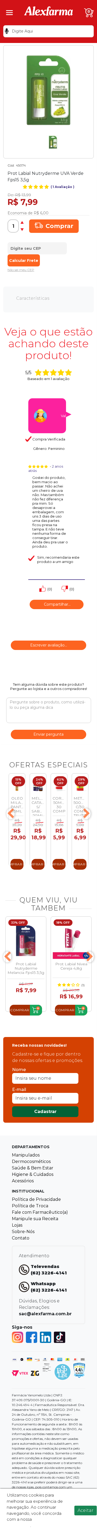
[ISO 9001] (47, 1367)
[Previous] (10, 813)
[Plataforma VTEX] (20, 1372)
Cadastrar (45, 1111)
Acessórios (23, 1180)
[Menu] (9, 12)
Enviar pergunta (48, 734)
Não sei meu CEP (21, 270)
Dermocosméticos (31, 1161)
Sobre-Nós (23, 1231)
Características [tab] (32, 298)
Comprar (59, 226)
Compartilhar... (57, 604)
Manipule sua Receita (35, 1218)
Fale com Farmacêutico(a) (40, 1212)
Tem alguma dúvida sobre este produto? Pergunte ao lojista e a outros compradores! (48, 686)
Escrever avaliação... (48, 645)
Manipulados (26, 1155)
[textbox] (48, 31)
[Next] (86, 813)
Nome (19, 1069)
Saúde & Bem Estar (32, 1167)
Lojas (17, 1225)
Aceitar (85, 1510)
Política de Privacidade (36, 1199)
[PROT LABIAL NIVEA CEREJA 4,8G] (71, 940)
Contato (20, 1238)
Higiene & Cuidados (32, 1174)
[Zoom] (53, 142)
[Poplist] (62, 1371)
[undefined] (48, 90)
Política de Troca (30, 1205)
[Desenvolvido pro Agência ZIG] (35, 1372)
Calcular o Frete (37, 247)
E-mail (19, 1089)
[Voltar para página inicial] (48, 12)
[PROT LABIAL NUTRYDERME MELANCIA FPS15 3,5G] (25, 940)
